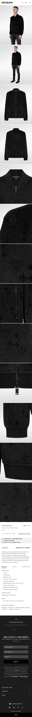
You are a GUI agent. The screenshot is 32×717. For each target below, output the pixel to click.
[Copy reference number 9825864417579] (14, 534)
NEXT (16, 662)
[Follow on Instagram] (14, 707)
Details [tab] (4, 566)
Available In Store (24, 533)
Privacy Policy (15, 676)
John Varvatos (7, 525)
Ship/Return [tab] (26, 566)
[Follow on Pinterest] (18, 707)
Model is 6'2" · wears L (23, 547)
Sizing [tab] (15, 566)
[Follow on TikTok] (22, 707)
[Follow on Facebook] (9, 707)
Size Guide (5, 547)
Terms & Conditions (24, 676)
